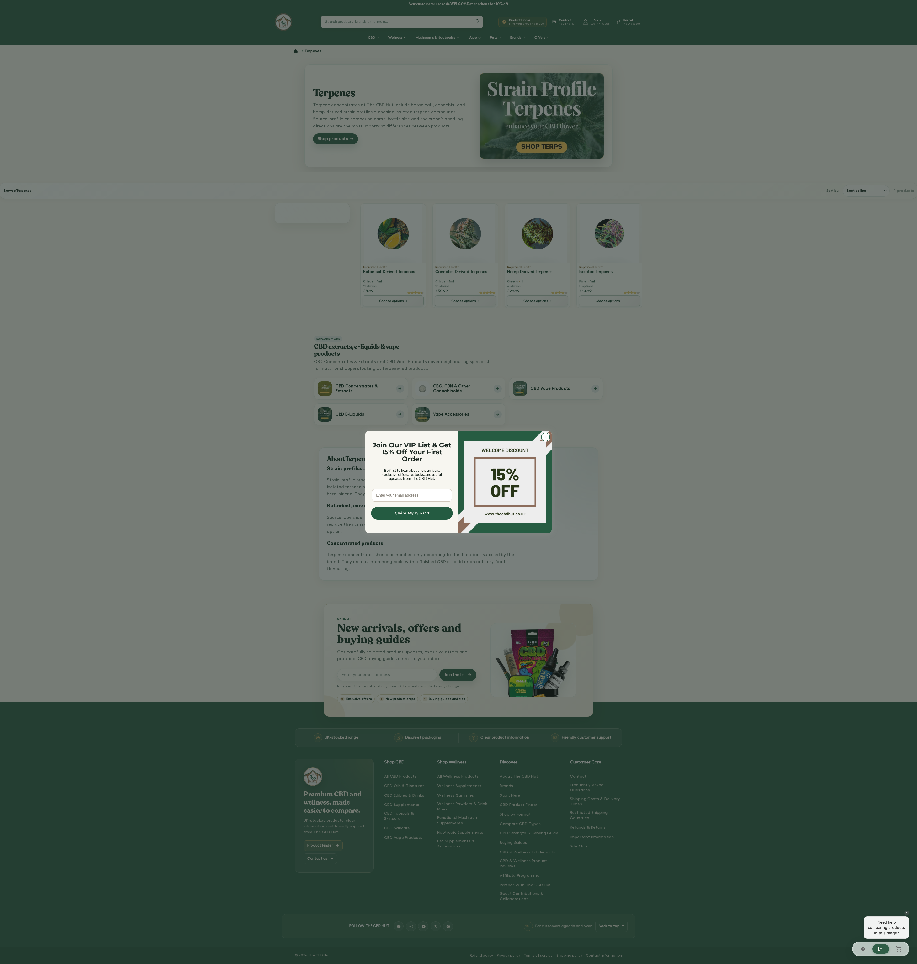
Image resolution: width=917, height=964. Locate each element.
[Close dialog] (545, 437)
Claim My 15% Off (412, 513)
